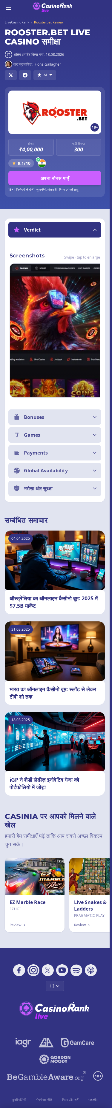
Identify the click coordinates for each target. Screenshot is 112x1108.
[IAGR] (23, 1042)
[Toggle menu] (8, 8)
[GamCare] (77, 1042)
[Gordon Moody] (54, 1059)
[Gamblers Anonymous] (46, 1042)
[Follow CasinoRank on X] (48, 970)
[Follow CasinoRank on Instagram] (33, 970)
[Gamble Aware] (46, 1076)
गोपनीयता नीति (44, 1099)
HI (52, 986)
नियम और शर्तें (70, 1099)
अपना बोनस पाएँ (55, 178)
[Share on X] (11, 75)
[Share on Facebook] (25, 75)
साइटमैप (92, 1099)
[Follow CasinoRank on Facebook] (19, 970)
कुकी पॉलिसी (19, 1099)
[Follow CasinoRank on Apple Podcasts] (91, 970)
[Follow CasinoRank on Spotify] (76, 970)
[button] (54, 230)
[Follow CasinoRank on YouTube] (62, 970)
